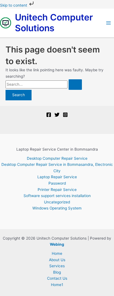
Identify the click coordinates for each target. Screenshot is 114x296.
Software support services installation (57, 195)
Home (57, 253)
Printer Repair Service (57, 189)
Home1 (57, 284)
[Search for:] (44, 84)
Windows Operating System (57, 208)
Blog (57, 272)
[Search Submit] (75, 84)
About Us (57, 260)
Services (57, 266)
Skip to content (14, 5)
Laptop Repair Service (57, 177)
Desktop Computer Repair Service (57, 158)
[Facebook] (48, 114)
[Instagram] (65, 114)
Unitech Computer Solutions (54, 22)
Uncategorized (57, 202)
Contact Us (57, 278)
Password (57, 183)
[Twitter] (57, 114)
